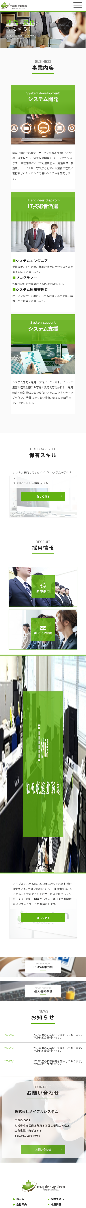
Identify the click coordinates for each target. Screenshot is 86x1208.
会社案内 (20, 1204)
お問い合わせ (43, 1149)
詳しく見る (43, 496)
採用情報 (54, 1204)
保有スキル (55, 1199)
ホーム (18, 1199)
